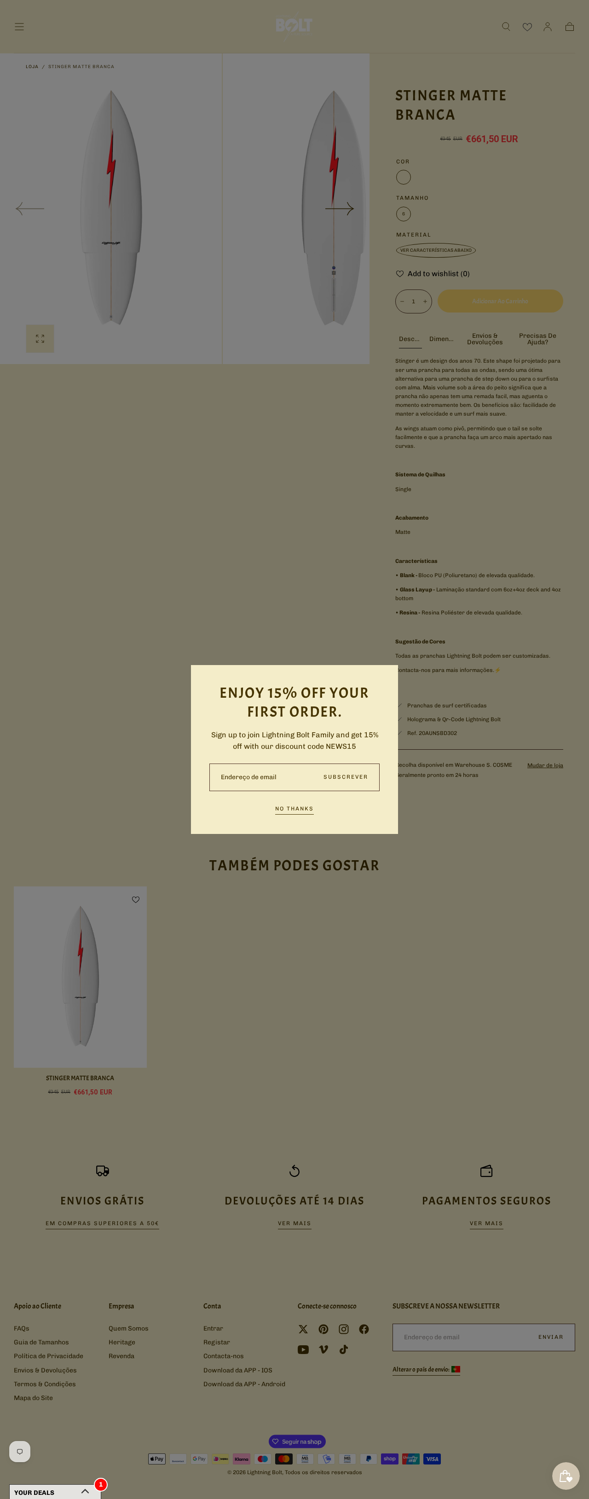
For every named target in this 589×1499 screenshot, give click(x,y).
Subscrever (345, 777)
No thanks (294, 808)
